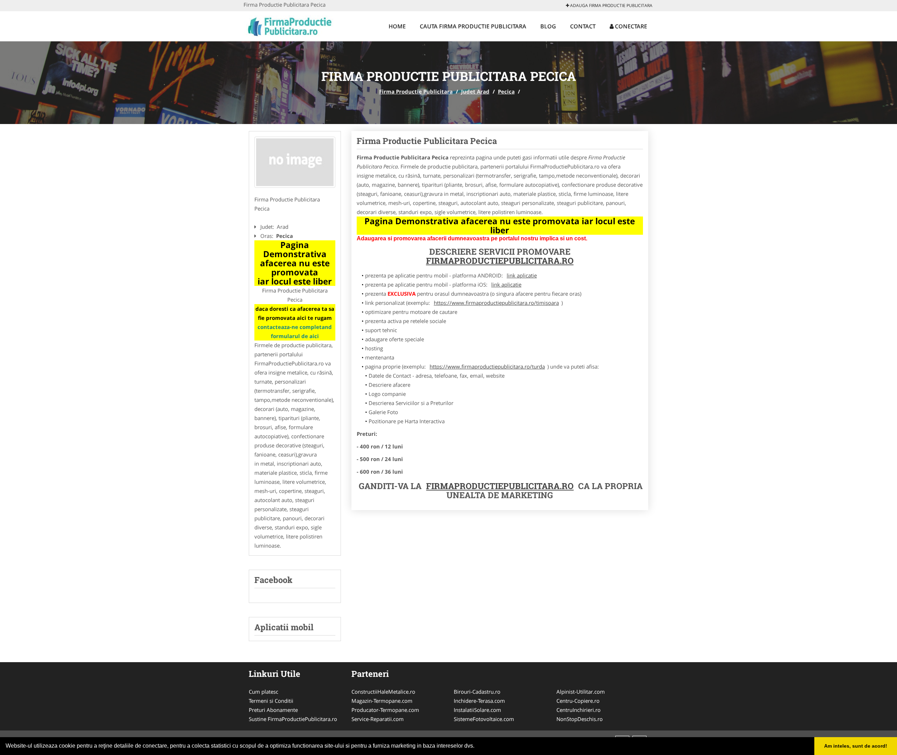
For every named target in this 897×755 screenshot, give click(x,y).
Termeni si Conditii (271, 700)
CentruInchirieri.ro (578, 709)
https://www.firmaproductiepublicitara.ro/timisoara (496, 302)
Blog (548, 26)
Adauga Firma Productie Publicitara (610, 5)
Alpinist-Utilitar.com (580, 691)
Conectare (630, 26)
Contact (583, 26)
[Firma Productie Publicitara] (290, 25)
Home (397, 26)
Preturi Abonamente (273, 709)
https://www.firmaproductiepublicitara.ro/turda (487, 366)
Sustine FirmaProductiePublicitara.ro (293, 718)
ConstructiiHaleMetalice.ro (383, 691)
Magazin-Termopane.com (381, 700)
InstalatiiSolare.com (477, 709)
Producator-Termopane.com (385, 709)
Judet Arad (475, 91)
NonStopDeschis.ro (579, 718)
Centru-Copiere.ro (578, 700)
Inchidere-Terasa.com (479, 700)
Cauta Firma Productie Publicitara (473, 26)
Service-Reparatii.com (377, 718)
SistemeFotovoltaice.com (484, 718)
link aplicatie (522, 275)
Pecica (506, 91)
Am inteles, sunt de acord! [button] (855, 746)
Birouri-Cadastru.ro (477, 691)
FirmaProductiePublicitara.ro (500, 486)
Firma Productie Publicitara (416, 91)
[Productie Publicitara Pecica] (294, 162)
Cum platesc (263, 691)
